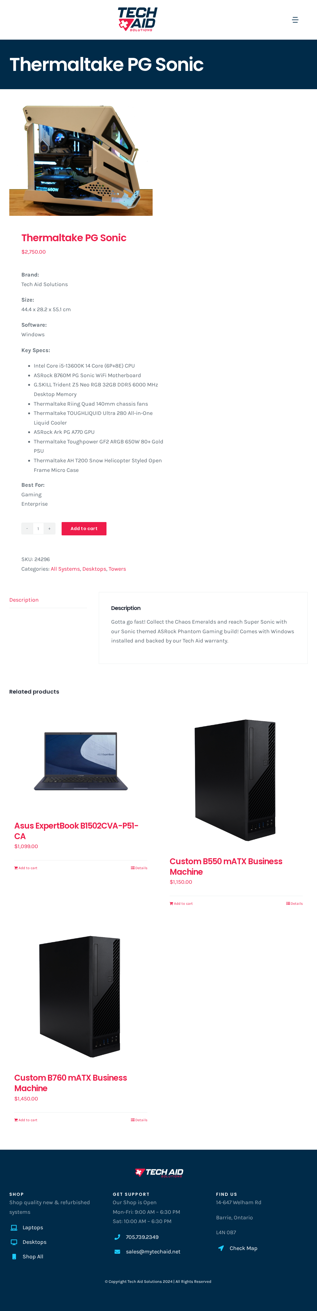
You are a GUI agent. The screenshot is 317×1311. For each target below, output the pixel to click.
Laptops (33, 1227)
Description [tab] (24, 599)
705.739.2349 (142, 1237)
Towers (117, 568)
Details (141, 868)
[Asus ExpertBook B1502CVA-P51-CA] (81, 761)
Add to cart (84, 528)
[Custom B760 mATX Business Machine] (81, 995)
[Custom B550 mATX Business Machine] (236, 779)
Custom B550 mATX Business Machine (226, 867)
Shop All (33, 1256)
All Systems (65, 568)
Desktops (94, 568)
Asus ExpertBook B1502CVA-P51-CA (76, 831)
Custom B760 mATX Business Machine (70, 1083)
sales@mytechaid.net (153, 1251)
